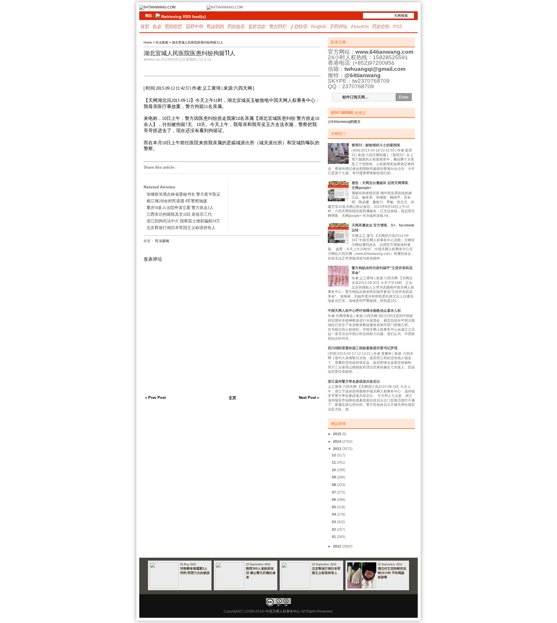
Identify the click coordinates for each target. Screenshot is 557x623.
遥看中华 (195, 26)
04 (334, 514)
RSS (398, 26)
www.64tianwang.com (384, 52)
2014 (337, 442)
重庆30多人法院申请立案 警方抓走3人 (180, 207)
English (319, 26)
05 (334, 507)
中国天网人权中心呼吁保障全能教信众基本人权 (364, 311)
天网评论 (339, 26)
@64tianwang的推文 (344, 122)
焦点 (157, 26)
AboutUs (360, 26)
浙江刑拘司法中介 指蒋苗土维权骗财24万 (183, 221)
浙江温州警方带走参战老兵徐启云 (354, 381)
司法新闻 (216, 26)
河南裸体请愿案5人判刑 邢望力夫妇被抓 (195, 571)
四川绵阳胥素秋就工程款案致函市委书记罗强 (362, 348)
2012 (337, 546)
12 (334, 455)
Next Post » (309, 397)
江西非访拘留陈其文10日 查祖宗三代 (179, 214)
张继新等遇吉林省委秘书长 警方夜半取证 (183, 194)
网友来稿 (381, 26)
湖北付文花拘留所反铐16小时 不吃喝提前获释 (392, 573)
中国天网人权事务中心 (282, 611)
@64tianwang (362, 75)
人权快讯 (299, 26)
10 (334, 470)
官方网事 (278, 26)
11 (334, 462)
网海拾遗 (236, 26)
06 (334, 500)
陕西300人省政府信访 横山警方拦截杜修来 (261, 573)
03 (334, 522)
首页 (145, 26)
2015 (337, 434)
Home (148, 42)
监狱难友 (257, 26)
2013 (337, 449)
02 (334, 529)
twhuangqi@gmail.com (375, 69)
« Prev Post (155, 397)
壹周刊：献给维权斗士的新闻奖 (376, 145)
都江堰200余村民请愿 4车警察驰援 (177, 201)
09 (334, 477)
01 (334, 537)
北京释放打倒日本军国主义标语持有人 (181, 227)
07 (334, 492)
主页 (232, 398)
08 (334, 485)
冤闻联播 (174, 26)
